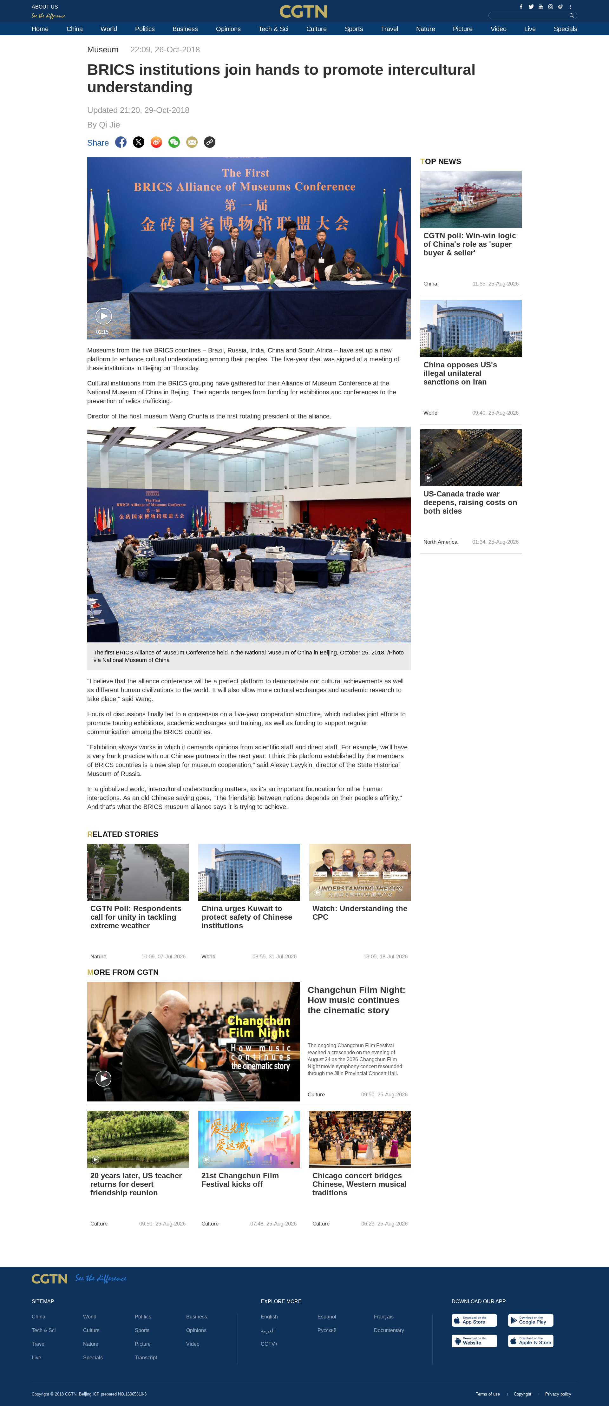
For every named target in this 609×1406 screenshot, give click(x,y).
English (269, 1316)
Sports (354, 28)
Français (384, 1316)
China (75, 28)
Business (185, 28)
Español (327, 1316)
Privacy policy (558, 1394)
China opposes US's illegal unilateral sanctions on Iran (460, 373)
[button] (103, 316)
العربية (268, 1330)
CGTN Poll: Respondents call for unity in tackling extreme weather (135, 917)
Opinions (228, 28)
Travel (389, 28)
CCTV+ (269, 1344)
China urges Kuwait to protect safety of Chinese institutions (246, 917)
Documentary (389, 1330)
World (109, 28)
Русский (327, 1330)
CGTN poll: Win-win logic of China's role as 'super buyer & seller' (469, 244)
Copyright (523, 1394)
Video (499, 28)
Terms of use (488, 1394)
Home (40, 28)
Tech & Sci (273, 28)
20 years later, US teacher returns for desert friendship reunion (136, 1184)
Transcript (146, 1357)
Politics (145, 28)
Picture (463, 28)
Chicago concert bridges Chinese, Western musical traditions (359, 1184)
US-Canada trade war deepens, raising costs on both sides (470, 502)
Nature (425, 28)
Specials (565, 28)
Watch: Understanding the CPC (359, 912)
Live (530, 28)
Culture (316, 28)
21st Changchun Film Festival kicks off (240, 1179)
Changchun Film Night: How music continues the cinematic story (356, 1000)
